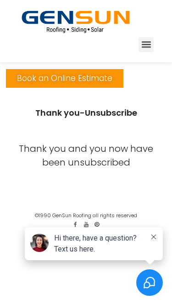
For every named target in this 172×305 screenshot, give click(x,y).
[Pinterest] (96, 224)
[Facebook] (75, 224)
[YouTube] (86, 224)
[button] (146, 44)
